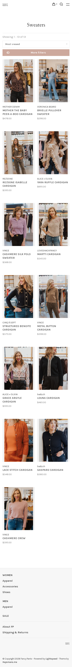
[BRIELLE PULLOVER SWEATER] (53, 81)
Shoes (6, 592)
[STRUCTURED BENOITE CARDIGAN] (19, 297)
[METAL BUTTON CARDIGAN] (53, 297)
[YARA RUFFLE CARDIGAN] (53, 153)
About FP (8, 626)
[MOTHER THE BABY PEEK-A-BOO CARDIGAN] (19, 81)
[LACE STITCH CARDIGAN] (19, 441)
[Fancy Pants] (67, 643)
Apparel (8, 580)
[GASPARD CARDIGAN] (53, 441)
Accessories (10, 586)
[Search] (62, 4)
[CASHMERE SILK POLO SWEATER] (19, 225)
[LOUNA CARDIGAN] (53, 369)
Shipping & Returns (15, 632)
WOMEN (8, 575)
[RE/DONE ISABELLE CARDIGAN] (19, 153)
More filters (38, 52)
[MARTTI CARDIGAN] (53, 225)
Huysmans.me (10, 662)
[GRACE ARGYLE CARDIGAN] (19, 369)
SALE (6, 615)
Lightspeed (51, 658)
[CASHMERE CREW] (19, 509)
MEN (5, 601)
